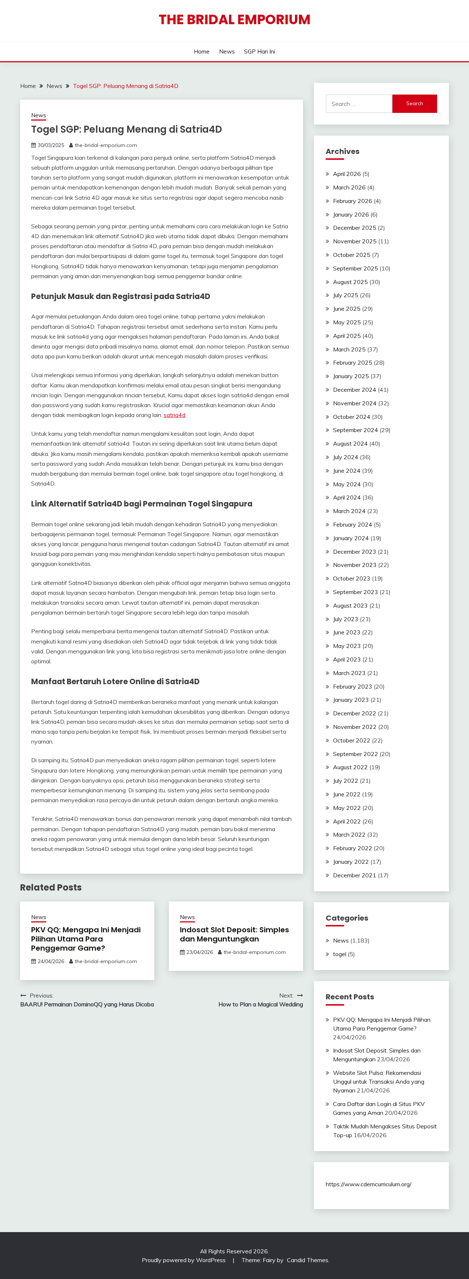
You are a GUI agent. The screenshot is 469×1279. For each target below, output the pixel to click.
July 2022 (345, 780)
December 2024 (354, 389)
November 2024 (355, 403)
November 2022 (355, 726)
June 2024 (347, 470)
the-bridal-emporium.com (106, 145)
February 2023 (352, 686)
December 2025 (354, 227)
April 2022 (347, 821)
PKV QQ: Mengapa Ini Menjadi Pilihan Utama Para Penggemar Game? (86, 939)
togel (339, 954)
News (227, 51)
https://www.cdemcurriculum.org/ (368, 1184)
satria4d (174, 415)
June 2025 (347, 308)
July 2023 (345, 619)
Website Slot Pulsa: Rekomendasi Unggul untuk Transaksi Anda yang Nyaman (378, 1081)
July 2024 (345, 457)
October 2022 (351, 740)
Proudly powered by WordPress (184, 1260)
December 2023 (354, 551)
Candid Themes (307, 1260)
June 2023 (347, 632)
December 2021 (354, 875)
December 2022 (354, 713)
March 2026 (349, 187)
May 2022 (347, 807)
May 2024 (347, 484)
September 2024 (355, 430)
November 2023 (355, 564)
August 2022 (350, 767)
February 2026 (352, 200)
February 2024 (352, 524)
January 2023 (351, 699)
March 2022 (349, 834)
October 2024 (351, 416)
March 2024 (349, 511)
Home (202, 51)
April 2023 (347, 659)
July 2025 (345, 295)
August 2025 (350, 281)
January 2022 (351, 861)
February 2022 (352, 848)
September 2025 (355, 268)
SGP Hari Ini (259, 51)
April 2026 (347, 173)
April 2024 (347, 497)
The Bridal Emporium (235, 19)
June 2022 (347, 794)
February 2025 (352, 362)
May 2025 (347, 322)
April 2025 (347, 335)
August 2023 (350, 605)
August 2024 (350, 443)
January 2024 (351, 538)
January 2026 (351, 214)
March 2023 (349, 673)
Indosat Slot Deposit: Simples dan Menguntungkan (234, 934)
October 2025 (351, 254)
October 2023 (351, 578)
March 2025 (349, 349)
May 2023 (347, 645)
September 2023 (355, 592)
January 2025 (351, 376)
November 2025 (355, 241)
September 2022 (355, 754)
